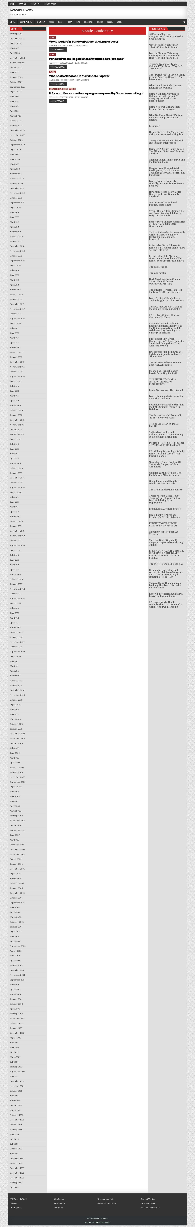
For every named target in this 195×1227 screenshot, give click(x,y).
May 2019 (14, 222)
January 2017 (16, 357)
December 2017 (17, 304)
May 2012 (14, 618)
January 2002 (16, 965)
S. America (41, 21)
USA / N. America (26, 21)
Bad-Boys (58, 1208)
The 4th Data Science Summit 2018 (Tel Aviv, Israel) (165, 363)
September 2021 (17, 87)
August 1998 (15, 1038)
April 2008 (15, 806)
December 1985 (17, 1168)
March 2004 (15, 917)
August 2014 (15, 492)
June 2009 (15, 753)
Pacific (100, 21)
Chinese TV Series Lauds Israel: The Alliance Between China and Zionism (166, 151)
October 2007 (16, 825)
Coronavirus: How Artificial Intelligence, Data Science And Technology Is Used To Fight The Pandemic (167, 171)
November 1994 (17, 1086)
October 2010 (16, 700)
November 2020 (17, 135)
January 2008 (16, 816)
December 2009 (17, 734)
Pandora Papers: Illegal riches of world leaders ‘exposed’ (86, 59)
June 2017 (14, 333)
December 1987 (17, 1158)
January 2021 (16, 125)
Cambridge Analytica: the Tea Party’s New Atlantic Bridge (165, 473)
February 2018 (16, 294)
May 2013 (14, 565)
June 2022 (15, 72)
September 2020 (18, 145)
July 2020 (14, 154)
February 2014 (16, 521)
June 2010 (14, 714)
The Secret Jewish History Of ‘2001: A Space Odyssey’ (165, 416)
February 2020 (17, 179)
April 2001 (15, 989)
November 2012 (17, 589)
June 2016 (14, 391)
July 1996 (14, 1062)
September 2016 (17, 376)
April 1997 (14, 1052)
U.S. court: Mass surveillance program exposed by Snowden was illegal (96, 93)
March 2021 (15, 116)
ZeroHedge (59, 1203)
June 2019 (14, 217)
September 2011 (17, 652)
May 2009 (14, 758)
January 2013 (16, 584)
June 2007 (15, 835)
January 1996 (16, 1067)
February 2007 (17, 845)
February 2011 (16, 681)
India (70, 21)
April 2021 (14, 111)
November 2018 (17, 251)
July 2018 (14, 270)
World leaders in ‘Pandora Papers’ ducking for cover (83, 42)
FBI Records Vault (18, 1199)
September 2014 (17, 487)
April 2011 (14, 671)
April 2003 (15, 941)
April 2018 (14, 285)
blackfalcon (54, 80)
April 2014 (14, 512)
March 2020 (15, 174)
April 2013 (14, 570)
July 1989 (14, 1144)
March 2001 (15, 994)
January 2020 (16, 183)
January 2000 (16, 1014)
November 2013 (17, 536)
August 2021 (15, 92)
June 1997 (14, 1047)
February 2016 (16, 410)
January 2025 (16, 34)
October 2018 (16, 256)
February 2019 (16, 237)
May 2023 (14, 48)
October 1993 (16, 1105)
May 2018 (14, 280)
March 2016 (15, 405)
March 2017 (15, 347)
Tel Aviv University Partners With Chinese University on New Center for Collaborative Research (167, 236)
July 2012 (14, 608)
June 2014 (14, 502)
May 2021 (14, 106)
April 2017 (14, 343)
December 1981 (17, 1173)
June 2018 (14, 275)
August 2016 (15, 381)
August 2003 (16, 931)
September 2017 (17, 318)
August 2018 (15, 265)
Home (12, 3)
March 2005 (15, 879)
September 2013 (17, 545)
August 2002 (16, 951)
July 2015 (14, 444)
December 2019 (17, 188)
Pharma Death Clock (150, 1208)
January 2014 (16, 526)
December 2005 (17, 869)
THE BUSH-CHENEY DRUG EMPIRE (164, 424)
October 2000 (16, 1004)
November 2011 (17, 642)
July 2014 (14, 497)
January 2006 (16, 864)
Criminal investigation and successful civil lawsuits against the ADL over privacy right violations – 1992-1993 (166, 573)
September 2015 (17, 434)
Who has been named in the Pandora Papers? (79, 76)
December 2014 (17, 478)
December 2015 (17, 420)
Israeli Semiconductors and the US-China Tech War (166, 397)
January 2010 (16, 729)
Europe (61, 21)
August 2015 (15, 439)
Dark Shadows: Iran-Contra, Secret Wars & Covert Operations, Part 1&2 (164, 281)
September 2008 (18, 782)
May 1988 (14, 1154)
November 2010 (17, 695)
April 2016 (14, 401)
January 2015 (16, 473)
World (119, 21)
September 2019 (17, 203)
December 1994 (17, 1081)
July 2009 (14, 748)
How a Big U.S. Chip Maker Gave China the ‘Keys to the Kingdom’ (166, 133)
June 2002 (15, 956)
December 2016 (17, 362)
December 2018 (17, 246)
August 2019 (15, 208)
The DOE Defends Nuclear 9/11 (166, 563)
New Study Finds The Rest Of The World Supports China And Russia (165, 464)
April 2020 (15, 169)
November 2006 (17, 854)
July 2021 (14, 96)
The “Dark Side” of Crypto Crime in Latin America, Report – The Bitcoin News (167, 77)
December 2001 (17, 970)
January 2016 (16, 415)
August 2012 (15, 603)
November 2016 (17, 367)
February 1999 (16, 1023)
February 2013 (16, 579)
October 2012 (16, 594)
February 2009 (17, 767)
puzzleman (53, 45)
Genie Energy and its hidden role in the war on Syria (164, 482)
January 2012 (16, 637)
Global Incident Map (107, 1203)
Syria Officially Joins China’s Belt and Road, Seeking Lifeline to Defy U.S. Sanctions (167, 213)
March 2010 (15, 719)
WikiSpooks (16, 1208)
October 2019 (16, 198)
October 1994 (16, 1091)
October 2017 (16, 314)
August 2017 (15, 323)
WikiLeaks (59, 1199)
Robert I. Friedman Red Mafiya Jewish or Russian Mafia (166, 594)
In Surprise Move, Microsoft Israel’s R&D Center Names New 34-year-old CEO (167, 247)
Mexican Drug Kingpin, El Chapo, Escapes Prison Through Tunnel (166, 542)
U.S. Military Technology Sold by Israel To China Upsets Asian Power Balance (167, 453)
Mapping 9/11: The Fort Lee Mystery (163, 532)
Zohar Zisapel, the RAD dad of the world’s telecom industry (165, 307)
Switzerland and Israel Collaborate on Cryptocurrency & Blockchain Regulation (166, 434)
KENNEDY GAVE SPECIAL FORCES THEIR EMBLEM (163, 524)
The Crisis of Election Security (165, 489)
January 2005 (16, 888)
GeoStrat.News (21, 9)
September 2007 (18, 830)
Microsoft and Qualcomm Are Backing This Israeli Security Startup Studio (165, 585)
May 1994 (14, 1096)
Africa (12, 21)
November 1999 (17, 1018)
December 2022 (17, 58)
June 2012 (14, 613)
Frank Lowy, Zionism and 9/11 (165, 508)
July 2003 (14, 936)
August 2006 (16, 859)
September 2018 (17, 261)
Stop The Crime (148, 1203)
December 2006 (17, 850)
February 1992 (16, 1115)
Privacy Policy (50, 3)
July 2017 (14, 328)
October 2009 (16, 743)
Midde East (88, 21)
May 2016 (14, 396)
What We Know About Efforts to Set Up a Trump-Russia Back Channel (166, 117)
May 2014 (14, 507)
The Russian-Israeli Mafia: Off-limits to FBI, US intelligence (166, 291)
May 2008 (14, 801)
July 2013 (14, 555)
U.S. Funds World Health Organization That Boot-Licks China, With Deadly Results (165, 604)
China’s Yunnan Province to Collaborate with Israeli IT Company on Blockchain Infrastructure (164, 97)
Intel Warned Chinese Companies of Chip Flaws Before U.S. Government (167, 224)
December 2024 (17, 39)
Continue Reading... (59, 49)
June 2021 (14, 101)
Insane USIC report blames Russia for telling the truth (163, 372)
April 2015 (14, 458)
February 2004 (17, 922)
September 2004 (17, 903)
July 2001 (14, 985)
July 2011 (14, 661)
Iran (78, 21)
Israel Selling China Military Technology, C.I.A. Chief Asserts (166, 299)
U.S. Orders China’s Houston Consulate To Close (164, 316)
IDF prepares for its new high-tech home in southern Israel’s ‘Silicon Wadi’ (165, 354)
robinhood (53, 63)
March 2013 (15, 574)
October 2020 (16, 140)
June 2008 (15, 796)
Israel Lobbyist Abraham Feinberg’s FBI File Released (164, 516)
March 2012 (15, 627)
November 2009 (17, 738)
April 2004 (15, 912)
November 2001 (17, 975)
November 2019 (17, 193)
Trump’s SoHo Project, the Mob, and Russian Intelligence (166, 141)
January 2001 (16, 999)
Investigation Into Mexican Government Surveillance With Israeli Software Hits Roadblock (166, 258)
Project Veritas (148, 1199)
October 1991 (16, 1125)
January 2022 (16, 77)
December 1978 (17, 1178)
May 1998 (14, 1043)
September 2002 (18, 946)
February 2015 (16, 468)
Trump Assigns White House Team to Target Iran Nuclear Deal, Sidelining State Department (164, 499)
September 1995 (17, 1071)
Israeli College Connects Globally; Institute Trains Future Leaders (166, 183)
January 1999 (16, 1028)
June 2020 (15, 159)
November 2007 (17, 821)
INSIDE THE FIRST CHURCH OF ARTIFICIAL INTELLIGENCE (166, 444)
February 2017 (16, 352)
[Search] (184, 22)
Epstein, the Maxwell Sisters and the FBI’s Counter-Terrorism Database (166, 407)
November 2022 (17, 63)
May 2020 (14, 164)
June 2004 (15, 907)
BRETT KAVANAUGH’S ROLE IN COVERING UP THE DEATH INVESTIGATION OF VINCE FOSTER (166, 554)
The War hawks (157, 272)
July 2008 (14, 792)
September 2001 (17, 980)
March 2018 (15, 290)
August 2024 (15, 43)
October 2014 (16, 483)
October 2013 (16, 541)
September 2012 (17, 598)
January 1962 (16, 1183)
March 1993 (15, 1110)
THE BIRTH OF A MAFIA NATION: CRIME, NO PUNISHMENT (162, 381)
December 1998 (17, 1033)
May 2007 (14, 840)
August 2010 (15, 705)
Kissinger (154, 125)
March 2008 (15, 811)
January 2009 (16, 772)
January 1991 (16, 1129)
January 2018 (16, 299)
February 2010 (17, 724)
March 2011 (15, 676)
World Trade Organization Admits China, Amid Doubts (164, 46)
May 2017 (14, 338)
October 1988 (16, 1149)
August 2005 (16, 874)
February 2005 (17, 883)
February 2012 (16, 632)
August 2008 (16, 787)
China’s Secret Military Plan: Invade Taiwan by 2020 (164, 108)
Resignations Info (105, 1199)
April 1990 (14, 1139)
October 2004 (16, 898)
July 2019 (14, 212)
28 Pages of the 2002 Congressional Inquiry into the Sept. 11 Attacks (166, 36)
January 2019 (16, 241)
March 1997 (15, 1057)
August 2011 (15, 656)
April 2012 (14, 623)
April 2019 (14, 227)
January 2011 (16, 685)
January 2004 (16, 927)
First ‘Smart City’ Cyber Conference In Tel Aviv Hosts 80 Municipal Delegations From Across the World (166, 342)
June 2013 (14, 560)
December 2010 (17, 690)
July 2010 (14, 710)
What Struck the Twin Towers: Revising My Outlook (165, 86)
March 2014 (15, 516)
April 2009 (15, 763)
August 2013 (15, 550)
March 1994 (15, 1100)
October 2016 (16, 372)
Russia (109, 21)
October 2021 (16, 82)
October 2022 (16, 68)
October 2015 (16, 429)
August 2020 (16, 150)
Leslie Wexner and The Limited (166, 389)
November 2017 (17, 309)
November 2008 (17, 777)
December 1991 (17, 1120)
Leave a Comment (81, 45)
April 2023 (15, 53)
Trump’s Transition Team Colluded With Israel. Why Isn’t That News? (165, 66)
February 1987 (16, 1163)
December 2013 (17, 531)
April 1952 (14, 1187)
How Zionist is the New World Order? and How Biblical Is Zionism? (165, 194)
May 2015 (14, 454)
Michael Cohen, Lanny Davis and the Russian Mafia (167, 160)
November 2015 (17, 425)
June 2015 (14, 449)
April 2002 (15, 960)
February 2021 (16, 121)
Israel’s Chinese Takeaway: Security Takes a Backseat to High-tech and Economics (164, 55)
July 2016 (14, 386)
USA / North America (58, 89)
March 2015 (15, 463)
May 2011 (14, 666)
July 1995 (14, 1076)
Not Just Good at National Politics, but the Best (163, 203)
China (51, 21)
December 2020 (17, 130)
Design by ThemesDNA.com (97, 1222)
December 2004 (17, 893)
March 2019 (15, 232)
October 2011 (16, 647)
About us (22, 3)
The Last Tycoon (158, 266)
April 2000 (15, 1009)
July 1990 (14, 1134)
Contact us (35, 3)
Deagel (13, 1203)
